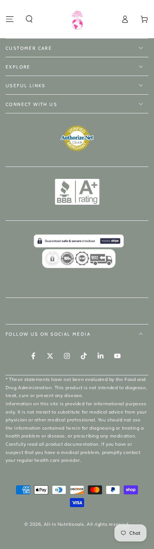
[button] (29, 19)
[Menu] (9, 19)
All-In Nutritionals (64, 524)
